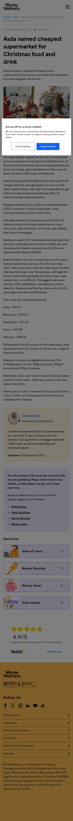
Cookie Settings (23, 146)
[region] (36, 136)
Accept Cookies (48, 146)
